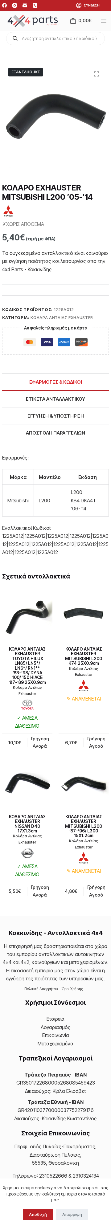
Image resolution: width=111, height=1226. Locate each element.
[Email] (25, 5)
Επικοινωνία (55, 1035)
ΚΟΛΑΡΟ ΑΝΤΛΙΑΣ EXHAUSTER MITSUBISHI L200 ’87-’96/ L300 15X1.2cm (83, 826)
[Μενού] (105, 21)
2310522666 (53, 1176)
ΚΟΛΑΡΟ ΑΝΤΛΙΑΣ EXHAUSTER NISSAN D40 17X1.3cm (27, 823)
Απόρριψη (72, 1214)
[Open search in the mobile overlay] (55, 38)
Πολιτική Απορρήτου (41, 989)
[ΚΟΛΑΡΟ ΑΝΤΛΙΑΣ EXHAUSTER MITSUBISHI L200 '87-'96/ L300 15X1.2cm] (84, 783)
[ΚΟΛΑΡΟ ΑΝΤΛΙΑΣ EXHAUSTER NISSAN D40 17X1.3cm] (27, 783)
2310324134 (86, 1176)
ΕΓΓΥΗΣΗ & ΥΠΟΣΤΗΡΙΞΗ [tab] (55, 416)
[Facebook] (4, 5)
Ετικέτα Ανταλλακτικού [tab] (55, 399)
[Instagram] (14, 5)
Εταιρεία (55, 1019)
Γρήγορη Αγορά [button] (40, 742)
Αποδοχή (38, 1214)
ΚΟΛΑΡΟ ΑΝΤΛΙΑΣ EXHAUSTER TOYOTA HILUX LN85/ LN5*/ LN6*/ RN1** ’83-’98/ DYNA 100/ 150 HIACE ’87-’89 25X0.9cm (27, 665)
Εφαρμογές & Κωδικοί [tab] (55, 382)
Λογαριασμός (56, 1027)
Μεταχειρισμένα (55, 1043)
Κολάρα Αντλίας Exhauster (62, 317)
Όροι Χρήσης (72, 989)
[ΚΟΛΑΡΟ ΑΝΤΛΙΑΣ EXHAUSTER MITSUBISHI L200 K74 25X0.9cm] (84, 615)
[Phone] (35, 5)
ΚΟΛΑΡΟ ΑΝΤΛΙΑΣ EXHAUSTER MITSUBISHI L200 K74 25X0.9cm (83, 656)
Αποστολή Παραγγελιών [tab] (55, 433)
